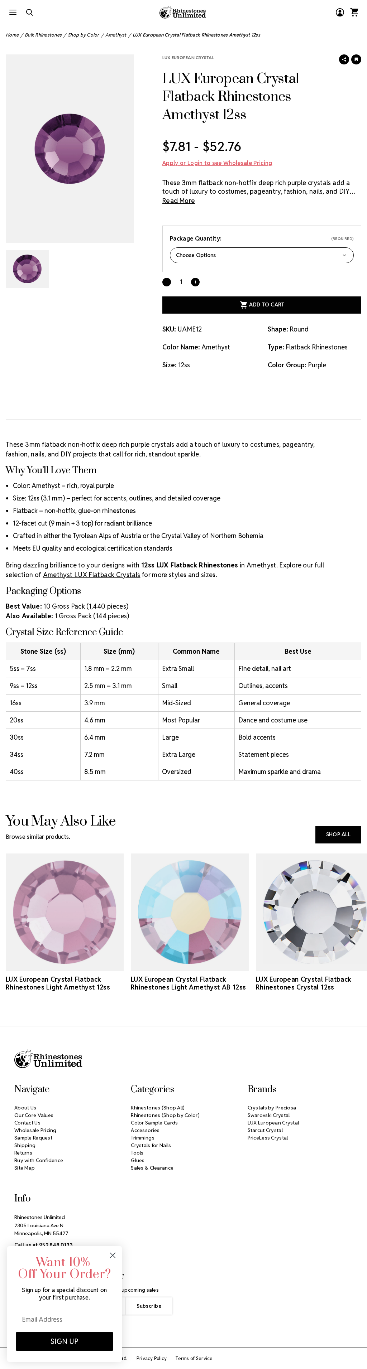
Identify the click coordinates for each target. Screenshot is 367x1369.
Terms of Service (194, 1358)
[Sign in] (340, 12)
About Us (25, 1107)
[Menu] (13, 12)
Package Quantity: (262, 238)
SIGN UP (64, 1341)
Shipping (24, 1145)
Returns (23, 1153)
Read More (178, 201)
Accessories (145, 1130)
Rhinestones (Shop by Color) (165, 1115)
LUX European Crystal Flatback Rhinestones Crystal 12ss (303, 983)
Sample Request (33, 1138)
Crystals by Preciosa (272, 1107)
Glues (137, 1160)
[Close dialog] (112, 1255)
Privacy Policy (152, 1358)
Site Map (24, 1168)
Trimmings (142, 1138)
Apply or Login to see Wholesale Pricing (217, 163)
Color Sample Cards (154, 1122)
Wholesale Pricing (35, 1130)
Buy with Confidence (38, 1160)
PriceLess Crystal (268, 1138)
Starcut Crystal (265, 1130)
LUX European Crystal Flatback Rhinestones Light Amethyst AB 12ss (188, 983)
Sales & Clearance (152, 1168)
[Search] (29, 12)
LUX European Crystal (188, 57)
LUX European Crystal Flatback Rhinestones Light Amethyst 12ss (58, 983)
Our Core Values (33, 1115)
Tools (137, 1153)
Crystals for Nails (151, 1145)
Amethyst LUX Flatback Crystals (91, 575)
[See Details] (65, 965)
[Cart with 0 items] (354, 12)
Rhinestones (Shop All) (158, 1107)
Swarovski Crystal (269, 1115)
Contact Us (27, 1122)
